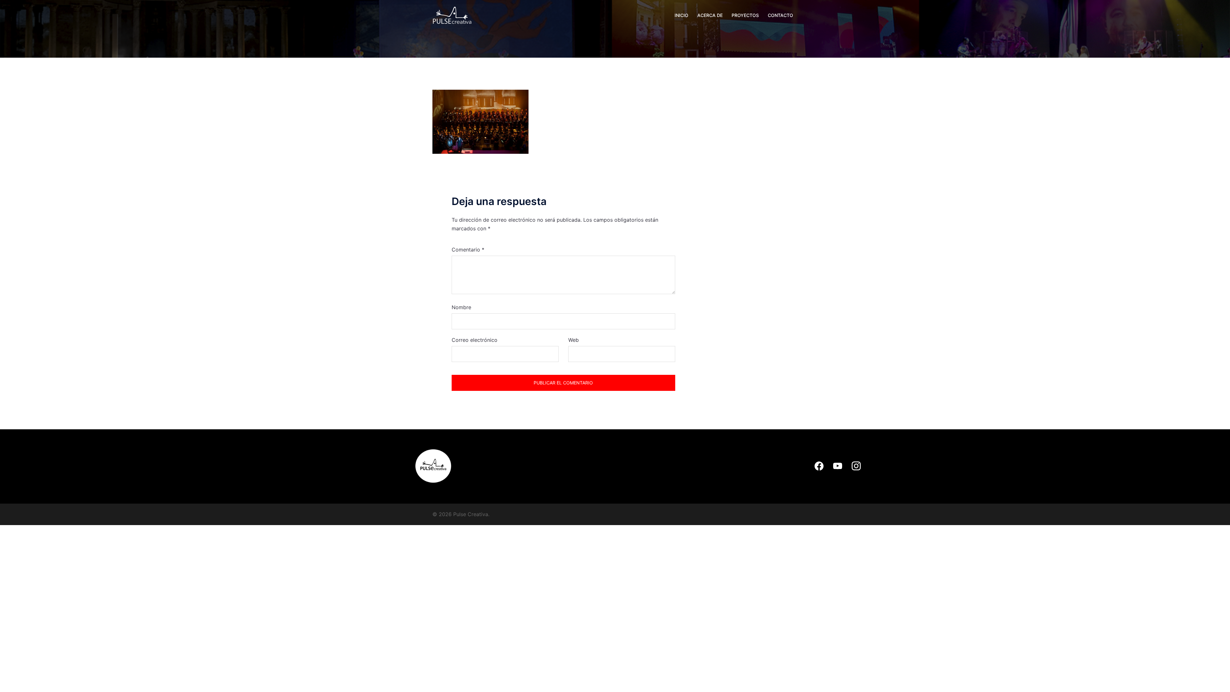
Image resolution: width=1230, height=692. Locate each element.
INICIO (681, 15)
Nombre (461, 307)
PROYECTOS (745, 15)
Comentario (468, 249)
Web (573, 340)
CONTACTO (780, 15)
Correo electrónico (474, 340)
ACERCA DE (710, 15)
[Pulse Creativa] (452, 15)
